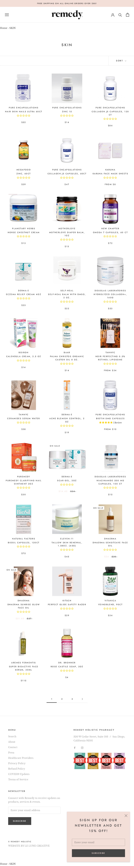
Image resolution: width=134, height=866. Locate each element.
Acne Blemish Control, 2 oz (66, 420)
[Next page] (82, 699)
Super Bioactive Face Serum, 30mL (23, 668)
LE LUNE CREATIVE (37, 845)
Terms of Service (18, 779)
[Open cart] (127, 15)
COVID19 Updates (18, 774)
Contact (12, 747)
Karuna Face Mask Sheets (110, 173)
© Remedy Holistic (20, 841)
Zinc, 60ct (24, 173)
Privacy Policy (16, 763)
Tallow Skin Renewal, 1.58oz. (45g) (67, 544)
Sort (120, 60)
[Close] (126, 815)
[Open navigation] (7, 14)
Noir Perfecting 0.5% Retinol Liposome (110, 358)
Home (3, 28)
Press (11, 752)
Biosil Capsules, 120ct (24, 542)
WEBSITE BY (16, 845)
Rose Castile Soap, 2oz (67, 666)
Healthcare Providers (20, 758)
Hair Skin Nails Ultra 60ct (23, 111)
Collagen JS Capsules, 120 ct (110, 113)
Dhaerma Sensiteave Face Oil (110, 544)
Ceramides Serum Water (23, 418)
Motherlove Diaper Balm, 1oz (67, 234)
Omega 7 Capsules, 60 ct (110, 232)
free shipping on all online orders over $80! (67, 3)
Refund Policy (16, 768)
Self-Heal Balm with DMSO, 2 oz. (67, 296)
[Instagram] (82, 748)
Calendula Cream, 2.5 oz (23, 356)
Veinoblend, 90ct (110, 604)
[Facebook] (75, 748)
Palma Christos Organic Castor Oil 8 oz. (67, 358)
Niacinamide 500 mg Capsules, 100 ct (110, 482)
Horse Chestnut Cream (24, 232)
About (11, 741)
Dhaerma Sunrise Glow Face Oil (24, 606)
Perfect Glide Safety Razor (67, 604)
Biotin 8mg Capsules (110, 418)
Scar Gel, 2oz (67, 480)
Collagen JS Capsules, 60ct (67, 173)
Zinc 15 (67, 111)
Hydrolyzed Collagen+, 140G (110, 296)
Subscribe (98, 853)
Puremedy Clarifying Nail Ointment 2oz (24, 482)
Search (12, 736)
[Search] (120, 14)
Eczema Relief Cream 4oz (23, 294)
